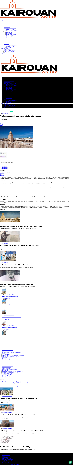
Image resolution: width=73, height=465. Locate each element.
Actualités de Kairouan (8, 49)
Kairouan (3, 20)
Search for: (2, 110)
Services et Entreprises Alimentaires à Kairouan (10, 372)
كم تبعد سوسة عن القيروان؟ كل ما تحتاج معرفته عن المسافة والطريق (10, 306)
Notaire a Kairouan (7, 27)
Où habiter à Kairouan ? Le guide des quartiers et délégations (9, 327)
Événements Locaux (7, 52)
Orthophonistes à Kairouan (10, 35)
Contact (3, 53)
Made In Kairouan (5, 168)
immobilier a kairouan (5, 462)
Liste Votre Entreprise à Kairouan (7, 366)
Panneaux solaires (9, 43)
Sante (5, 31)
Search (12, 111)
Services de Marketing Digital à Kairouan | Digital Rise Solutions (12, 371)
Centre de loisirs (9, 47)
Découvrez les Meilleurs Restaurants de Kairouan (10, 356)
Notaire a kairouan (5, 370)
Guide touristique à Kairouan (9, 22)
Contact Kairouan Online (6, 354)
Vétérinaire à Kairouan (10, 37)
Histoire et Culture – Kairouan (9, 51)
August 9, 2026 (6, 319)
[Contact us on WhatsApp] (70, 462)
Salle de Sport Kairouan (10, 46)
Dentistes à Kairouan (9, 33)
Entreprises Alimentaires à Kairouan (10, 28)
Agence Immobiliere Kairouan (9, 81)
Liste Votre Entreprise (5, 457)
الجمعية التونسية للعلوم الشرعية (7, 460)
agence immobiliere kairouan (9, 294)
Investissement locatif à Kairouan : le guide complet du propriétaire (15, 386)
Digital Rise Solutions (15, 464)
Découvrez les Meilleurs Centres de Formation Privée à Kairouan (13, 355)
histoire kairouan (5, 167)
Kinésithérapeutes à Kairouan (11, 34)
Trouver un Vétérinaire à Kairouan (7, 374)
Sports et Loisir (6, 44)
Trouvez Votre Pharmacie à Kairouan (8, 377)
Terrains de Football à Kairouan (11, 45)
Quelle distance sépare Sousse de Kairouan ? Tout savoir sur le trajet (10, 296)
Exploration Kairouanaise (6, 21)
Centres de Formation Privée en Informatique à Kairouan (11, 352)
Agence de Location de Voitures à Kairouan (9, 345)
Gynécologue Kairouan (10, 36)
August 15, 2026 (7, 298)
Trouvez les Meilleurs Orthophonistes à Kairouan (10, 375)
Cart (3, 351)
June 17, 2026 (6, 329)
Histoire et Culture (5, 113)
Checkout (3, 353)
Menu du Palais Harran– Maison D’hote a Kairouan (10, 369)
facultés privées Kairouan (10, 39)
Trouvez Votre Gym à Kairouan (7, 376)
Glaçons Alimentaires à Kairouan (11, 30)
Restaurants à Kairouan (10, 29)
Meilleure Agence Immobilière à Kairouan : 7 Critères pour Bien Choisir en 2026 (11, 317)
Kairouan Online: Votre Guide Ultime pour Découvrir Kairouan (12, 362)
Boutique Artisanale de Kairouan (7, 349)
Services (5, 97)
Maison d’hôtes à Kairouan (6, 367)
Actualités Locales (5, 48)
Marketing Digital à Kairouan (6, 458)
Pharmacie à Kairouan (10, 32)
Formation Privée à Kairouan (9, 38)
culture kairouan (5, 166)
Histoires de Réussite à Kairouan (9, 50)
